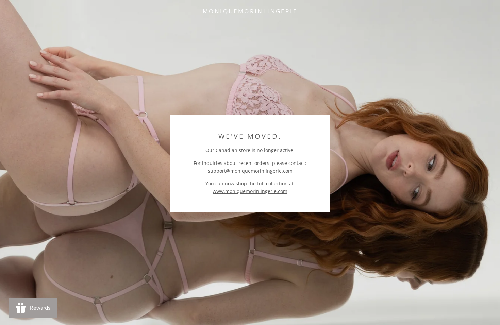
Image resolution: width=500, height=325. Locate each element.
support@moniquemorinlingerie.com (250, 171)
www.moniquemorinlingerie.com (250, 191)
